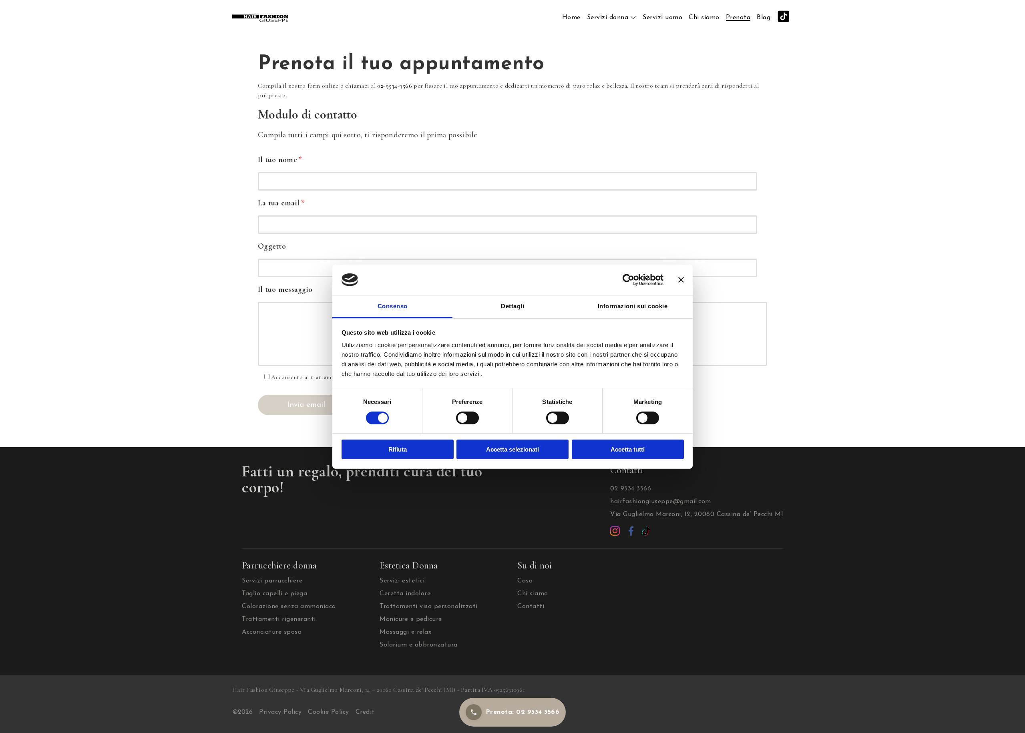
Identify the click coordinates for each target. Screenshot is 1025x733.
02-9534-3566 (394, 86)
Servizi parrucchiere (272, 581)
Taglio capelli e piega (274, 593)
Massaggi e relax (405, 632)
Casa (525, 581)
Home (571, 17)
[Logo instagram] (616, 530)
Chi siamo (704, 17)
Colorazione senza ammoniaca (289, 606)
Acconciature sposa (271, 632)
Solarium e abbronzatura (419, 645)
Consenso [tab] (393, 306)
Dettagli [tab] (512, 306)
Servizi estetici (402, 581)
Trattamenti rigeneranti (279, 619)
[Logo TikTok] (646, 530)
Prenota (738, 17)
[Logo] (260, 17)
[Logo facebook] (632, 530)
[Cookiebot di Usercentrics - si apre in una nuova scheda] (628, 280)
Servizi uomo (662, 17)
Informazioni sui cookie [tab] (633, 306)
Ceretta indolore (405, 593)
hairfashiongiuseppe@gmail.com (660, 501)
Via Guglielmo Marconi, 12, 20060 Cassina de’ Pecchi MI (696, 514)
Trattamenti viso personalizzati (429, 606)
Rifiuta (397, 449)
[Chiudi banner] (681, 280)
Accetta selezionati (512, 449)
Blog (763, 17)
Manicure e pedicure (411, 619)
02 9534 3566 (630, 489)
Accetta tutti (628, 449)
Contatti (530, 606)
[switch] (467, 418)
